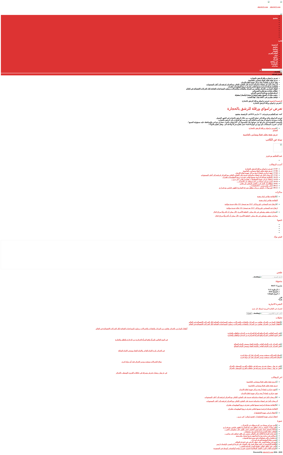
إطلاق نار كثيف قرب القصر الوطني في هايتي (256, 184)
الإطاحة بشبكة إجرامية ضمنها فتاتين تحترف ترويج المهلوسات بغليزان (253, 87)
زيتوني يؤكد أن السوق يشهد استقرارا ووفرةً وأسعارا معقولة (256, 95)
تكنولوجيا (274, 35)
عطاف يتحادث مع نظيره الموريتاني (265, 91)
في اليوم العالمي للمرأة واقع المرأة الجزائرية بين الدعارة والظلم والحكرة (141, 340)
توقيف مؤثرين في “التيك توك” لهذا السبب (262, 97)
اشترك (249, 313)
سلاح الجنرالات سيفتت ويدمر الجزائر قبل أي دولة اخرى (141, 362)
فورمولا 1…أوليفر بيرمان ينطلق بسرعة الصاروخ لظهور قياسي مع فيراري (245, 188)
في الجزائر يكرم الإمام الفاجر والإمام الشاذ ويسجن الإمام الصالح (141, 351)
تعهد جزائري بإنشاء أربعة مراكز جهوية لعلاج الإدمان (259, 82)
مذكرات (275, 37)
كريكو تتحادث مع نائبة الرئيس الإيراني (264, 93)
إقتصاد (275, 22)
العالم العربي (273, 24)
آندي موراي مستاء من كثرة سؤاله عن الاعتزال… (254, 181)
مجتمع (275, 18)
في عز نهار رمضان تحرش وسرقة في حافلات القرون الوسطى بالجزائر (141, 373)
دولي (276, 26)
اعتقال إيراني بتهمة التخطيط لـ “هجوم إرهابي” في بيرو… (251, 179)
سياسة (275, 20)
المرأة (275, 31)
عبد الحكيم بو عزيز (271, 114)
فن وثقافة (274, 33)
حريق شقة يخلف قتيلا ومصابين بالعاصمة (263, 80)
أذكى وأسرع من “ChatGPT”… (260, 186)
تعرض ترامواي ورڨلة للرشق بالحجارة (264, 78)
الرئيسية (275, 16)
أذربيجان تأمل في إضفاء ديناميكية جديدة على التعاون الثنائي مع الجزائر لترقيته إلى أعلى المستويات (242, 84)
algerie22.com (268, 452)
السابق (275, 130)
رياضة (275, 29)
